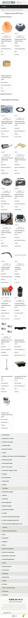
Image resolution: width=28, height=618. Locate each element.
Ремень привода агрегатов (9, 531)
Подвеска (4, 541)
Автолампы (5, 591)
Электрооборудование (8, 559)
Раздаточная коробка (8, 509)
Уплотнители (5, 570)
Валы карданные (6, 502)
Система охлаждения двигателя (10, 520)
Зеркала (4, 484)
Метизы (4, 580)
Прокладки (5, 573)
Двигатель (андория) (7, 548)
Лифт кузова (5, 481)
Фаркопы (4, 474)
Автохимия (5, 595)
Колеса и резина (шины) (8, 587)
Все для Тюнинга (6, 477)
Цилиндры (5, 488)
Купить (6, 36)
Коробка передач (7, 506)
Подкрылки (5, 538)
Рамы (3, 534)
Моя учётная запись (4, 616)
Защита (4, 452)
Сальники (4, 527)
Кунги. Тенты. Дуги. (7, 467)
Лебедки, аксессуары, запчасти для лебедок (14, 456)
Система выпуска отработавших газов (12, 523)
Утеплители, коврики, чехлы (9, 470)
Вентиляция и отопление (8, 555)
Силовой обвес (6, 445)
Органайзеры (5, 435)
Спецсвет (4, 584)
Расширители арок (7, 459)
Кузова (4, 563)
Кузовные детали (6, 566)
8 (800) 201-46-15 (16, 600)
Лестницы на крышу (7, 442)
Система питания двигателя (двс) (11, 516)
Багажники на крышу (8, 438)
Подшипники (5, 577)
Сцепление (5, 499)
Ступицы (4, 513)
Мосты (4, 545)
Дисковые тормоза (7, 449)
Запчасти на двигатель (8, 552)
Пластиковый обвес (7, 463)
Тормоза (4, 495)
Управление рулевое (7, 491)
